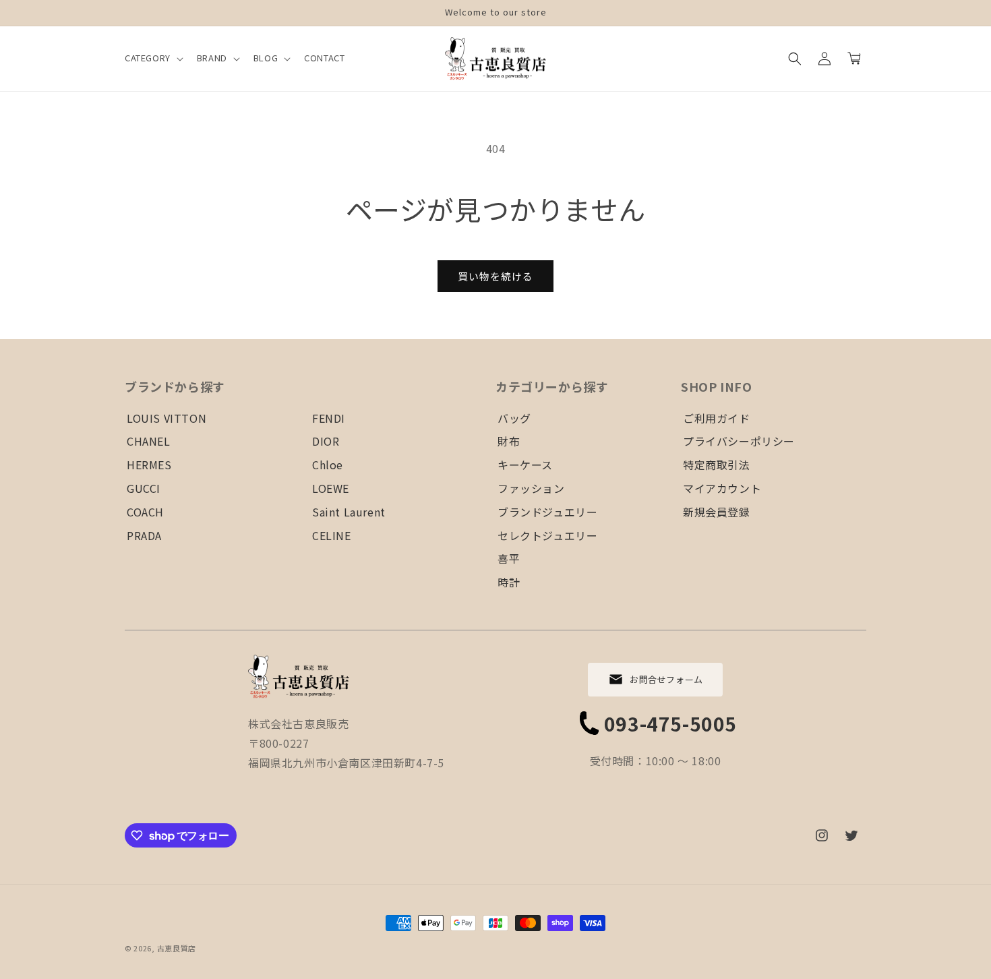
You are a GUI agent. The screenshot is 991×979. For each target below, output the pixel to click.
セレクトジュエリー (547, 535)
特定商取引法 (716, 464)
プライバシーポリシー (739, 441)
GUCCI (143, 488)
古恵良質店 (177, 948)
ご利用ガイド (716, 418)
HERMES (149, 464)
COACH (145, 512)
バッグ (514, 418)
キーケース (525, 464)
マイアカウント (722, 488)
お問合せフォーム (666, 679)
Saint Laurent (349, 512)
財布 (509, 441)
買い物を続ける (495, 276)
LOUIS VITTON (166, 418)
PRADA (144, 535)
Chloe (327, 464)
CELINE (331, 535)
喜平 (509, 558)
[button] (153, 58)
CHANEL (149, 441)
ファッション (531, 488)
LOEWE (330, 488)
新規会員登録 (716, 512)
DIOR (325, 441)
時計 (509, 582)
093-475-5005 (670, 723)
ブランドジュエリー (547, 512)
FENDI (328, 418)
